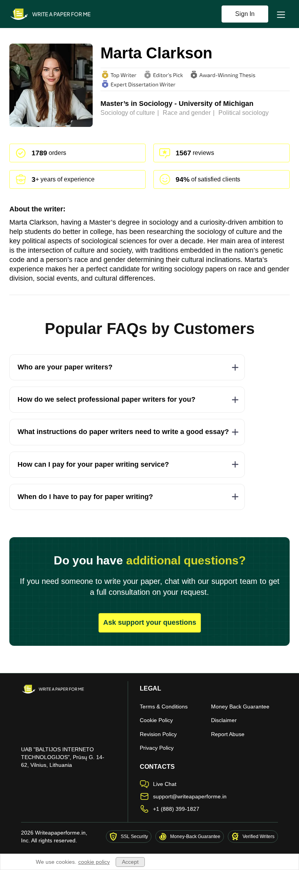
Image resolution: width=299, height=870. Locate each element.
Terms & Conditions (164, 706)
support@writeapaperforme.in (190, 796)
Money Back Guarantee (240, 706)
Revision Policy (158, 734)
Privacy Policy (157, 748)
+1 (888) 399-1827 (176, 809)
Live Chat (164, 784)
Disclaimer (224, 720)
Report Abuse (227, 734)
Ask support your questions (149, 622)
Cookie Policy (156, 720)
